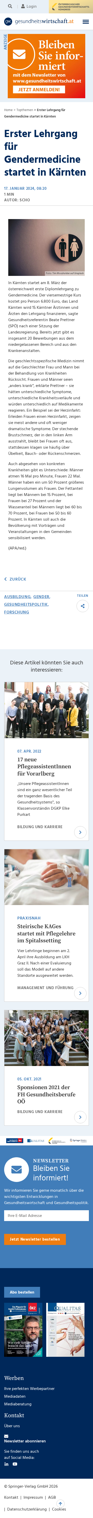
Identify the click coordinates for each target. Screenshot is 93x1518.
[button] (86, 21)
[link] (39, 21)
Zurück (18, 579)
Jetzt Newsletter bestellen (35, 1239)
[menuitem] (11, 7)
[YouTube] (15, 1464)
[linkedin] (6, 1464)
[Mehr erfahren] (14, 1140)
